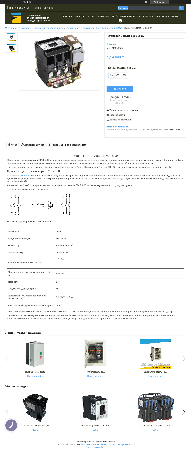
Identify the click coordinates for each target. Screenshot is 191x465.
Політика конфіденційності (122, 444)
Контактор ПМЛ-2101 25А (95, 425)
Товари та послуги (19, 28)
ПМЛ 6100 (24, 175)
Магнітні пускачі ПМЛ (109, 28)
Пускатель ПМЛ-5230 (155, 371)
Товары (79, 16)
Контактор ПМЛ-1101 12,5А (35, 425)
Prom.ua (111, 441)
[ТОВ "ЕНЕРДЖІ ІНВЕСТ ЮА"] (16, 18)
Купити (121, 88)
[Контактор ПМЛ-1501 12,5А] (155, 408)
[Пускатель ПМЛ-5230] (155, 354)
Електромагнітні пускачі (80, 28)
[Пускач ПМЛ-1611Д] (35, 354)
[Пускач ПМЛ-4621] (95, 354)
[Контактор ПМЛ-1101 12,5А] (35, 408)
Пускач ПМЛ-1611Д (35, 371)
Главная (67, 16)
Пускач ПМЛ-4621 (95, 371)
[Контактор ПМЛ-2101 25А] (95, 408)
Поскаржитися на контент (94, 444)
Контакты (103, 16)
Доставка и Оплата (167, 16)
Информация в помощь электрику (132, 16)
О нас (91, 16)
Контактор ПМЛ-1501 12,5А (155, 425)
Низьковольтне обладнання (47, 28)
